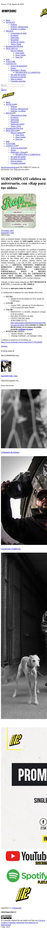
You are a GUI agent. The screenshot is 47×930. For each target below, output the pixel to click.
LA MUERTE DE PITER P (10, 452)
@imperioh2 (16, 908)
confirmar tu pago (25, 329)
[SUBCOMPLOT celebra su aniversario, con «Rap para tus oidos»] (6, 371)
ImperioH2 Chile (7, 233)
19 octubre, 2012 (7, 230)
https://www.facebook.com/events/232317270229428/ (21, 342)
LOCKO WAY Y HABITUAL (11, 549)
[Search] (2, 88)
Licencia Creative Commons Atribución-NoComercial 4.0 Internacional (23, 922)
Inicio (3, 167)
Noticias (8, 167)
